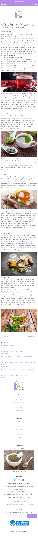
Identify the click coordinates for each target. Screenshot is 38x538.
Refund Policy (19, 407)
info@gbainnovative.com (15, 504)
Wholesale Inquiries (19, 402)
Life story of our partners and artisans (19, 432)
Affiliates (19, 440)
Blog (19, 421)
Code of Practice (19, 429)
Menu (5, 4)
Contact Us (19, 399)
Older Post (6, 336)
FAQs (19, 397)
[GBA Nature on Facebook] (15, 480)
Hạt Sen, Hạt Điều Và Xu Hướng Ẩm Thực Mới (14, 375)
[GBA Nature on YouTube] (23, 480)
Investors (19, 437)
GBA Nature (23, 531)
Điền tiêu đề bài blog (7, 346)
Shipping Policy (19, 410)
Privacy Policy (19, 405)
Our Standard (19, 426)
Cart (35, 4)
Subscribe (31, 516)
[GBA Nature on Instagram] (19, 480)
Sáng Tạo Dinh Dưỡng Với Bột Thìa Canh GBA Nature (16, 356)
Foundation (19, 434)
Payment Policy (19, 413)
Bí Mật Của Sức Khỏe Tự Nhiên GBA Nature (14, 351)
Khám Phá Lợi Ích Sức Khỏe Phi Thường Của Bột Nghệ (17, 370)
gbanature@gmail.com (27, 504)
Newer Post (31, 336)
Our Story (19, 424)
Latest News (19, 445)
